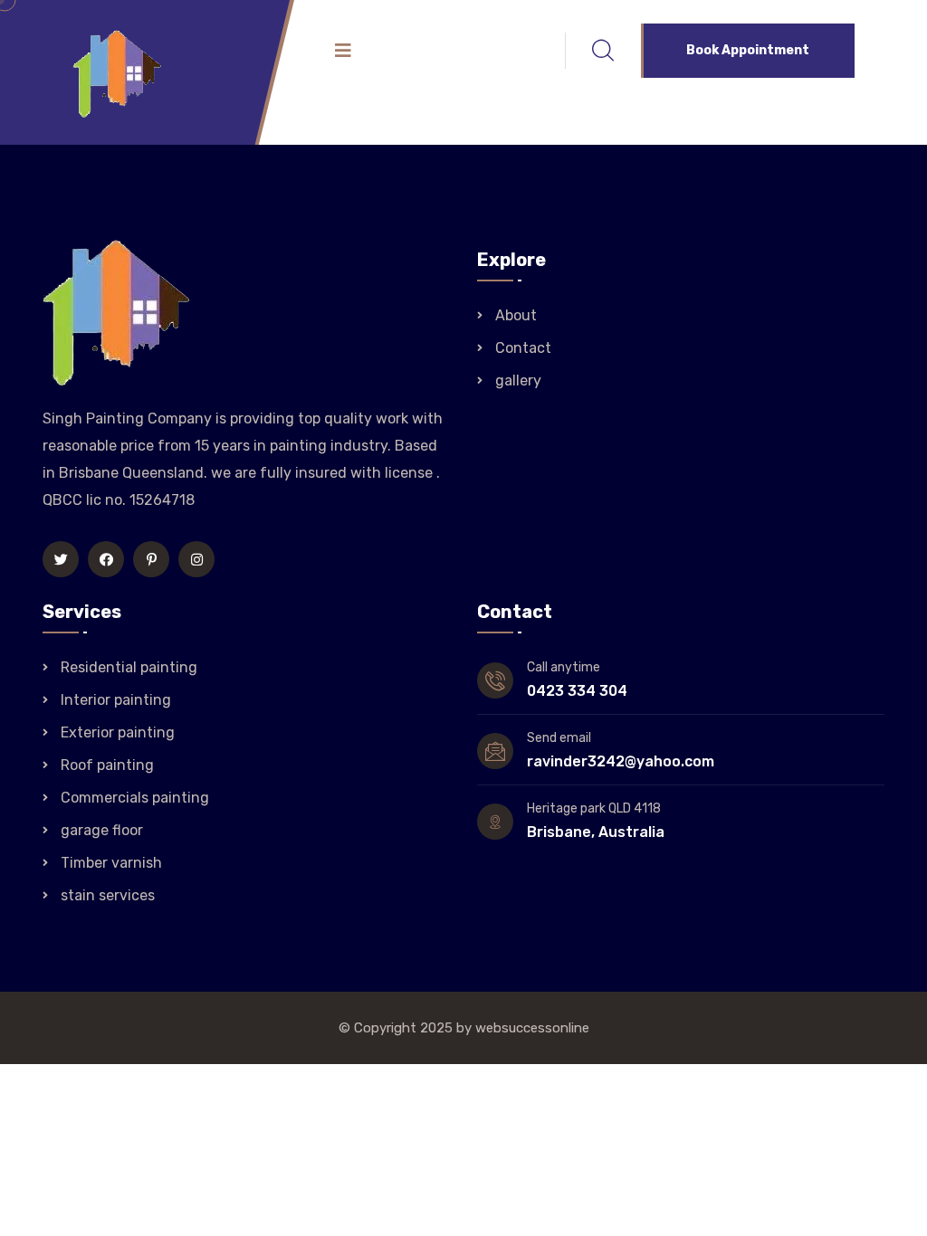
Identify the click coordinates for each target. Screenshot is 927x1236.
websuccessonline (532, 1028)
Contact (523, 348)
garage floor (102, 830)
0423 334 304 (577, 690)
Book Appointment (747, 50)
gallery (518, 380)
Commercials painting (135, 797)
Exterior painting (118, 732)
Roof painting (107, 765)
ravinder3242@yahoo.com (620, 761)
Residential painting (129, 667)
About (516, 315)
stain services (108, 895)
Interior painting (116, 699)
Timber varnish (111, 862)
